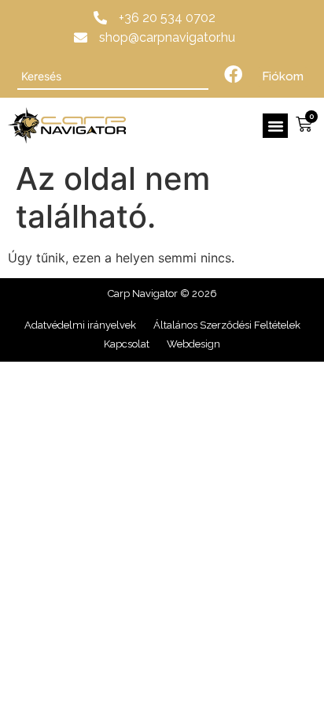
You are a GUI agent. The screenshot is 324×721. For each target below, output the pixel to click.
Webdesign (193, 344)
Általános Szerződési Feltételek (226, 325)
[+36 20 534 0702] (100, 17)
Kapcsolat (126, 344)
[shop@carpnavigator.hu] (80, 37)
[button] (275, 126)
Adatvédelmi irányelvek (80, 325)
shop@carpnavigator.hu (167, 37)
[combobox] (112, 76)
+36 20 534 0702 (167, 17)
